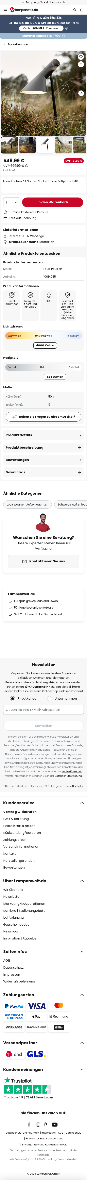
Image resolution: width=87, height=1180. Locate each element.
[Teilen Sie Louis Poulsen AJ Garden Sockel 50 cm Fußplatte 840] (81, 64)
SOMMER (41, 28)
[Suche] (75, 9)
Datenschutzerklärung (68, 776)
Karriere (9, 910)
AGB (6, 960)
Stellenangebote (32, 910)
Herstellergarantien (19, 860)
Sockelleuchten (19, 44)
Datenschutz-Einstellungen (22, 1132)
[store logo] (26, 9)
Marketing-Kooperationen (24, 903)
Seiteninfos (15, 951)
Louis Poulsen (53, 269)
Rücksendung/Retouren (22, 832)
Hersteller (77, 786)
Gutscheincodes (16, 924)
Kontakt (9, 853)
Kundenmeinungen (23, 1069)
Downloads (15, 472)
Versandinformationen (21, 846)
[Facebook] (31, 1124)
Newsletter (12, 896)
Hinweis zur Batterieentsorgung (44, 1138)
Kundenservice (19, 803)
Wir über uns (13, 889)
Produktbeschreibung (25, 447)
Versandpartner (20, 1043)
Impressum (12, 974)
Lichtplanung (13, 917)
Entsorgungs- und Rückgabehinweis (44, 1144)
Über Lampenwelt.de (24, 881)
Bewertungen (17, 459)
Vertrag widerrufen (20, 812)
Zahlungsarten (14, 839)
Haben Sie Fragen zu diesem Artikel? (47, 417)
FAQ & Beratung (16, 819)
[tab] (43, 835)
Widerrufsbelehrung (19, 981)
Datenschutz (13, 967)
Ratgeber (30, 938)
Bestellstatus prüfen (19, 826)
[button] (9, 145)
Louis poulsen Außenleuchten (27, 504)
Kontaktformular (72, 771)
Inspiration (11, 938)
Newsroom (11, 931)
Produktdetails (19, 435)
